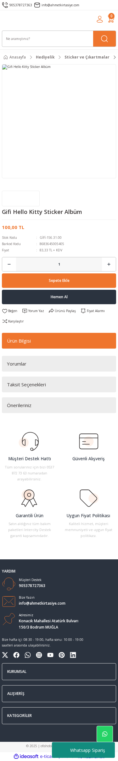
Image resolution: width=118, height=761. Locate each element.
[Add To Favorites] (9, 311)
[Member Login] (100, 19)
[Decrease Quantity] (9, 264)
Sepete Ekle (59, 280)
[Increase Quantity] (109, 264)
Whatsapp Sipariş (87, 750)
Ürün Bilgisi (19, 341)
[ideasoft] (26, 756)
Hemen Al (59, 296)
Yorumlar (16, 364)
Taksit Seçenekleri (26, 384)
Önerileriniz (19, 405)
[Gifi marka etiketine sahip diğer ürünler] (21, 198)
